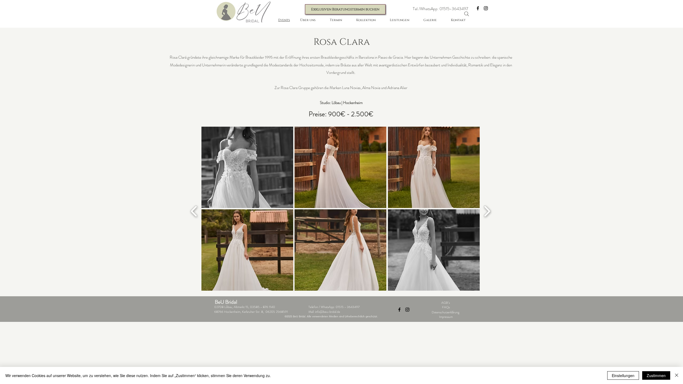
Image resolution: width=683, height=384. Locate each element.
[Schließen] (676, 375)
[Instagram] (486, 8)
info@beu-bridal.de (327, 311)
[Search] (466, 13)
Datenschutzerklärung (445, 312)
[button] (440, 9)
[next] (487, 210)
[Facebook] (478, 8)
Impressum (446, 316)
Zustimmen (656, 375)
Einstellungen (623, 375)
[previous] (194, 210)
